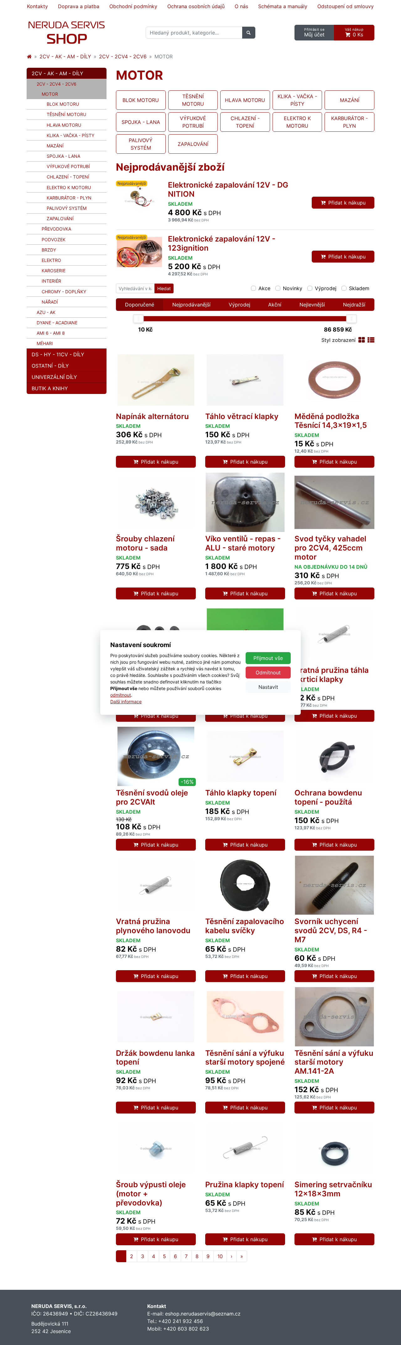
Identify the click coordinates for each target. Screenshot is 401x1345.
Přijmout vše (268, 658)
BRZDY (49, 250)
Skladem (359, 288)
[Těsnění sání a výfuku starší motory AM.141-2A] (334, 1016)
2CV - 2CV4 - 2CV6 (123, 56)
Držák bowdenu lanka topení (155, 1058)
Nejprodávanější (191, 304)
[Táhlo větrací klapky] (245, 380)
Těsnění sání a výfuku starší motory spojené (245, 1058)
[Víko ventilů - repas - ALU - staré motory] (245, 502)
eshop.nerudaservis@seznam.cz (203, 1313)
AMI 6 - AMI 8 (51, 333)
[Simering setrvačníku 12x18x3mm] (334, 1148)
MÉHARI (45, 343)
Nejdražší (354, 304)
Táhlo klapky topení (240, 792)
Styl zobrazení (338, 340)
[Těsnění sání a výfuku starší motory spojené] (245, 1016)
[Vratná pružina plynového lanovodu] (156, 885)
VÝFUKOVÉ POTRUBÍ (68, 166)
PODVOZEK (53, 239)
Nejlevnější (312, 304)
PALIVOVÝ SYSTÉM (66, 208)
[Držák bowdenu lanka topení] (156, 1016)
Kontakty (37, 6)
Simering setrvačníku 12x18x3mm (333, 1189)
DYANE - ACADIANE (57, 322)
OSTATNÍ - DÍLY (50, 366)
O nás (241, 6)
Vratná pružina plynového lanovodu (153, 926)
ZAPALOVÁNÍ (60, 218)
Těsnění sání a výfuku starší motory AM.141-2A (333, 1062)
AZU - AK (46, 312)
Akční (274, 304)
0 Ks (354, 32)
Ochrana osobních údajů (196, 6)
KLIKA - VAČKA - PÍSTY (70, 135)
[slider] (138, 318)
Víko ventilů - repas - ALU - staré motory (243, 543)
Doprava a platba (78, 6)
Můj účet (314, 32)
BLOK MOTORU (63, 104)
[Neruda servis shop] (29, 56)
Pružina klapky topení (244, 1184)
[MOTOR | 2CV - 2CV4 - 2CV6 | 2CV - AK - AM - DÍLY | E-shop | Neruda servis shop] (67, 32)
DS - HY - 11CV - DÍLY (58, 354)
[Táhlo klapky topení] (245, 756)
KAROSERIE (53, 270)
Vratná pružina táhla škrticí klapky (331, 675)
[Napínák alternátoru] (156, 380)
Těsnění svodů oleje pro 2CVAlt (152, 797)
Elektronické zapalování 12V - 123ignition (221, 243)
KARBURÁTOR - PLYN (69, 197)
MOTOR (59, 94)
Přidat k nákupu (347, 202)
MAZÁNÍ (55, 145)
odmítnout (120, 695)
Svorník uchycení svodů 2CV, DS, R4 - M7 (330, 930)
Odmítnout (268, 672)
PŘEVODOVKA (56, 228)
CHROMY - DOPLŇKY (64, 291)
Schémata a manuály (282, 6)
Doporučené (139, 304)
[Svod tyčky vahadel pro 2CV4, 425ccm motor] (334, 502)
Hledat (164, 288)
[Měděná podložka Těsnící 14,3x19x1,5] (334, 380)
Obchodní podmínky (133, 6)
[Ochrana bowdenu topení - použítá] (334, 756)
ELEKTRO (51, 260)
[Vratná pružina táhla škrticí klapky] (334, 634)
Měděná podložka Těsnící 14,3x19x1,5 (330, 421)
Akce (264, 288)
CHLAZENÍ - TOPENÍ (68, 176)
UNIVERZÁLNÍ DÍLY (54, 377)
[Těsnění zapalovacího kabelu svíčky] (245, 885)
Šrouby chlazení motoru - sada (145, 543)
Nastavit (268, 687)
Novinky (292, 288)
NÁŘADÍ (50, 302)
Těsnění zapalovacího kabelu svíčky (244, 926)
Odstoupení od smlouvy (345, 6)
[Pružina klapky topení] (245, 1148)
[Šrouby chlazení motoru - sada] (156, 502)
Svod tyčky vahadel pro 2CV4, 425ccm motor (330, 547)
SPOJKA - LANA (63, 156)
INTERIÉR (51, 281)
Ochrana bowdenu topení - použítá (328, 797)
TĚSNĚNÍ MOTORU (66, 114)
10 (220, 1256)
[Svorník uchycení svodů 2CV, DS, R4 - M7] (334, 885)
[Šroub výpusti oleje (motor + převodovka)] (156, 1148)
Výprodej (325, 288)
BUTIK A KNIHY (50, 388)
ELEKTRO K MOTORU (69, 187)
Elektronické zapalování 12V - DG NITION (228, 189)
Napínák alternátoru (152, 416)
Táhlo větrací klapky (242, 416)
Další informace (126, 701)
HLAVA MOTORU (64, 125)
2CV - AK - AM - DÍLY (65, 56)
